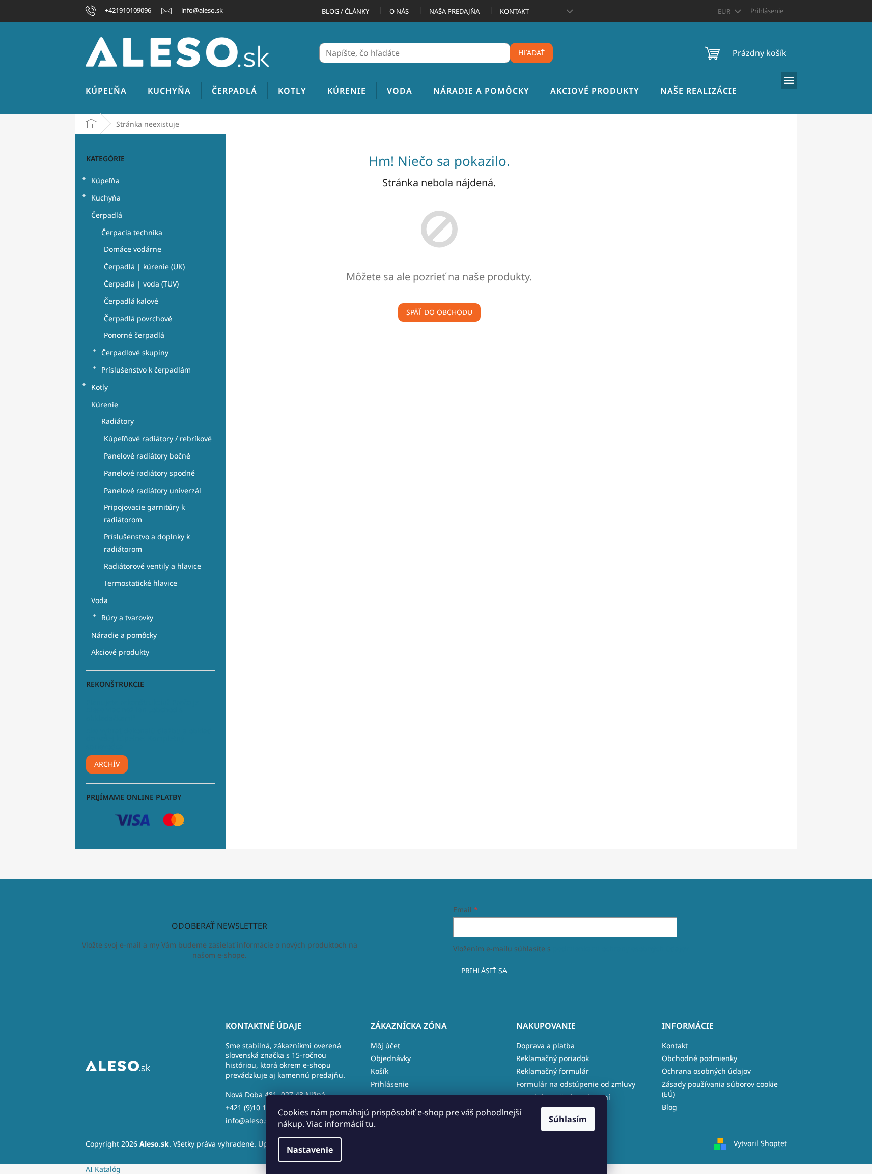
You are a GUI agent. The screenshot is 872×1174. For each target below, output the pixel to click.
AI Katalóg (103, 1169)
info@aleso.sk (249, 1120)
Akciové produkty (120, 652)
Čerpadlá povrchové (138, 318)
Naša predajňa (454, 11)
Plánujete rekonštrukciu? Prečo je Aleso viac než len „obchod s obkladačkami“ (142, 710)
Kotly (99, 387)
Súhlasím (568, 1119)
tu (369, 1123)
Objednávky (391, 1058)
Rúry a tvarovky (127, 617)
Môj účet (385, 1045)
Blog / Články (345, 11)
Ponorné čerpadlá (134, 335)
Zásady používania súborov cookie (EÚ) (720, 1089)
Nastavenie (310, 1149)
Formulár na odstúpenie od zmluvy (575, 1084)
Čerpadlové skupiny (134, 352)
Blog (669, 1107)
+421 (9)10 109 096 (257, 1107)
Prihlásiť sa (484, 971)
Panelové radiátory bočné (147, 456)
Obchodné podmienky (699, 1058)
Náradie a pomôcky (124, 635)
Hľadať (531, 53)
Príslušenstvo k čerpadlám (146, 370)
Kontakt (514, 11)
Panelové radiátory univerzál (152, 490)
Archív (107, 764)
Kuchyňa (106, 198)
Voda (99, 600)
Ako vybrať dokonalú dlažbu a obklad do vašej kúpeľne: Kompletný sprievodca (149, 738)
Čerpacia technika (131, 232)
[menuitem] (106, 90)
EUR (725, 11)
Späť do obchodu (439, 312)
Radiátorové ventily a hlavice (152, 566)
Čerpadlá (106, 215)
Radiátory (117, 421)
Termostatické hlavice (140, 583)
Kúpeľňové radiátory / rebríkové (158, 438)
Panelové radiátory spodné (149, 473)
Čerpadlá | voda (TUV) (141, 284)
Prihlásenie (390, 1084)
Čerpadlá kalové (131, 301)
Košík (379, 1071)
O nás (399, 11)
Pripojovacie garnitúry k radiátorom (144, 513)
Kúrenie (104, 404)
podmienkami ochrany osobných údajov (621, 948)
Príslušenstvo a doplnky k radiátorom (147, 543)
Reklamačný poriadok (552, 1058)
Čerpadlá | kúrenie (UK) (144, 266)
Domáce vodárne (132, 249)
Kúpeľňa (105, 180)
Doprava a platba (545, 1045)
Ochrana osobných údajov (706, 1071)
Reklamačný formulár (552, 1071)
